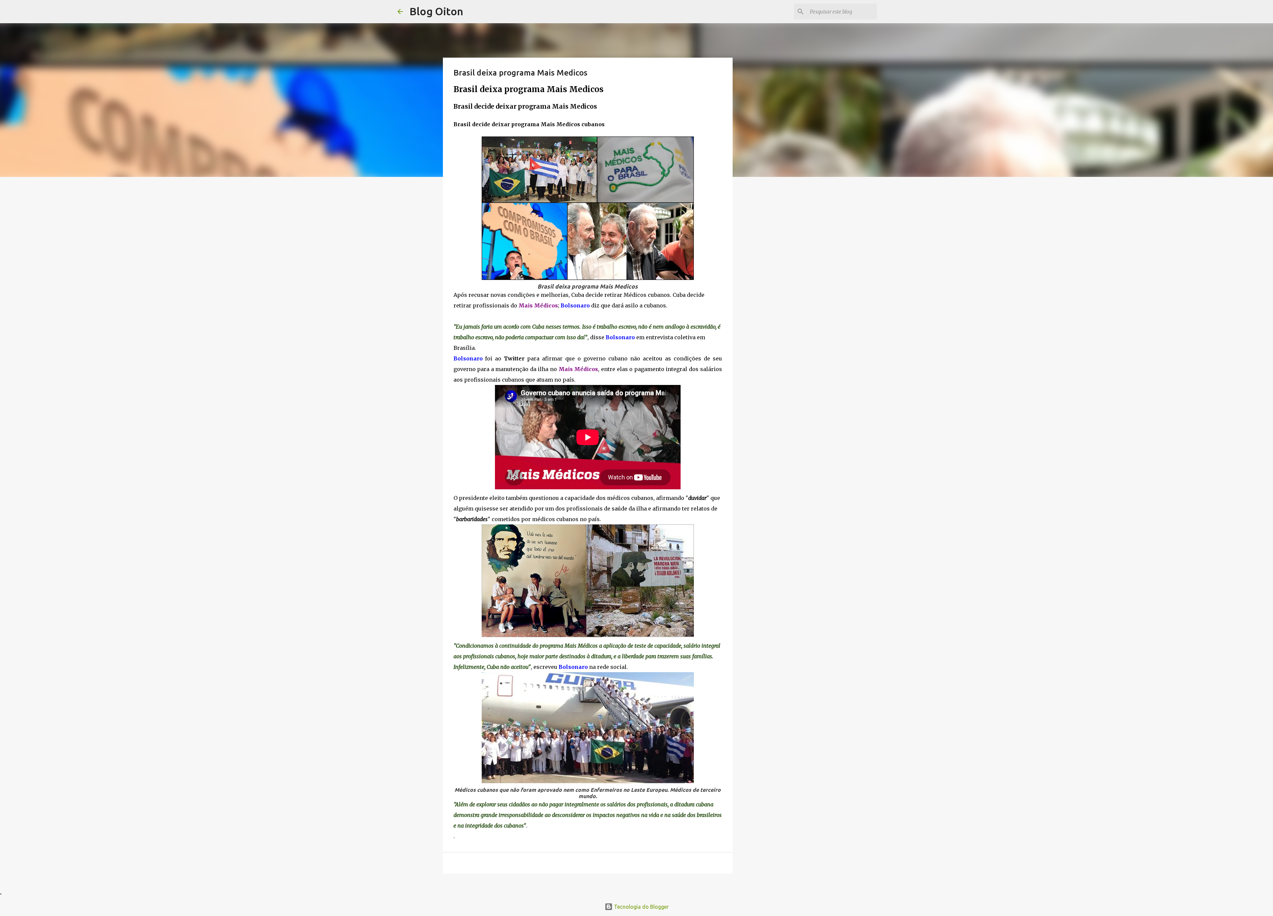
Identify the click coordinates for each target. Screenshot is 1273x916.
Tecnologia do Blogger (641, 907)
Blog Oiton (436, 11)
